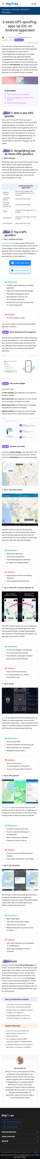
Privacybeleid (6, 1152)
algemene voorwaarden (22, 1152)
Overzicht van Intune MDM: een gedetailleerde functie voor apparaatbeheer (18, 1033)
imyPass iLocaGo (8, 243)
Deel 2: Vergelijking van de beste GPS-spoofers (20, 99)
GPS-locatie (25, 9)
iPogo (4, 718)
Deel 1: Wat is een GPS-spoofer (18, 94)
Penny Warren (20, 1068)
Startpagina (6, 9)
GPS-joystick (6, 808)
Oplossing (15, 9)
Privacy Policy (17, 1157)
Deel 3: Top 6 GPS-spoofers (16, 103)
